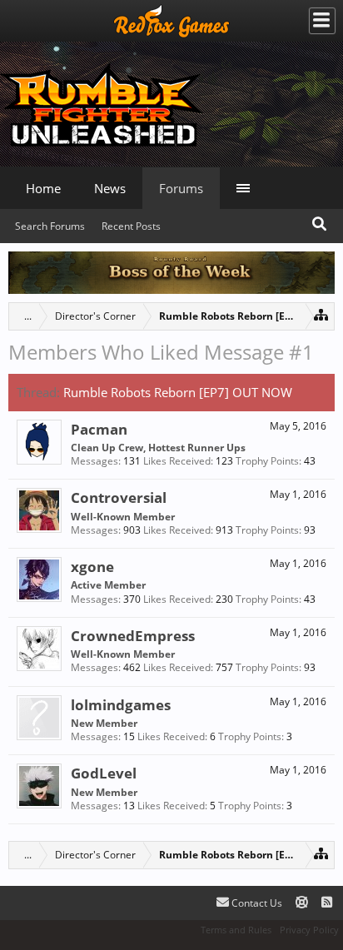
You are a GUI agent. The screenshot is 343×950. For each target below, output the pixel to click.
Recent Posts (131, 226)
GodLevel (104, 773)
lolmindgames (121, 704)
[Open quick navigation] (321, 314)
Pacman (99, 429)
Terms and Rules (236, 929)
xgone (92, 566)
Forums (181, 188)
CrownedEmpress (133, 635)
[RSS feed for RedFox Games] (327, 903)
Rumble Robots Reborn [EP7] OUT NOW (177, 392)
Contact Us (255, 903)
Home (43, 188)
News (110, 188)
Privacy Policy (309, 929)
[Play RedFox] (171, 21)
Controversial (119, 497)
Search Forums (50, 226)
